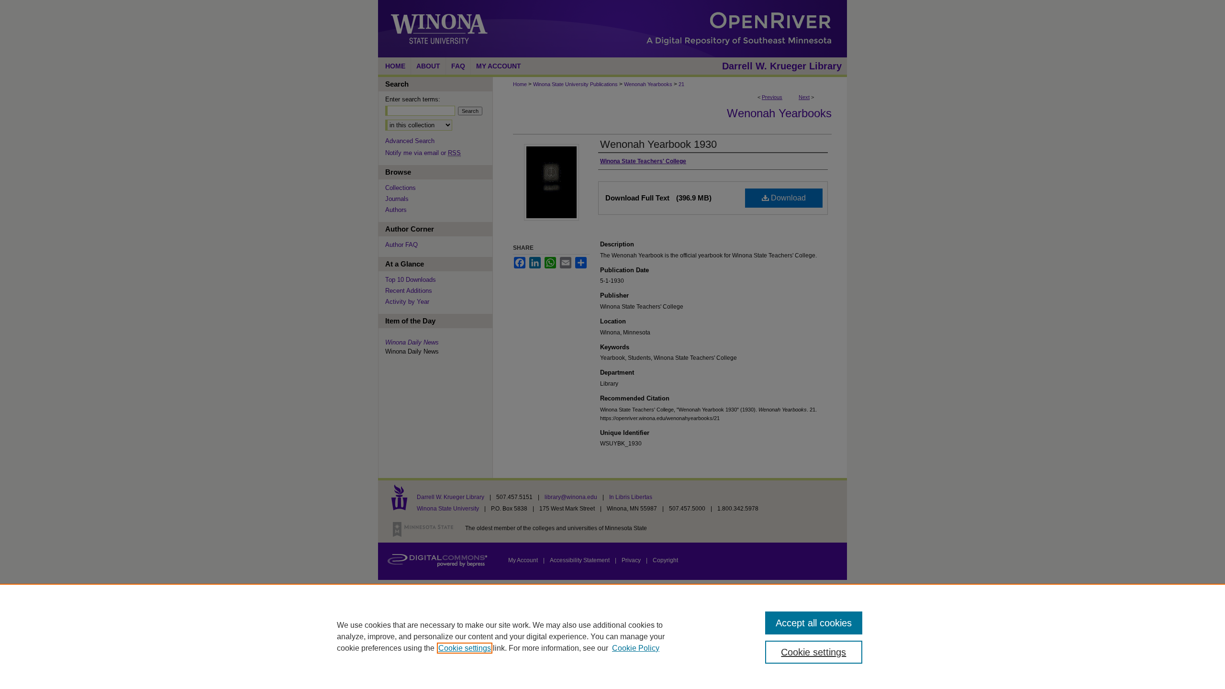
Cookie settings (464, 648)
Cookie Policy (635, 648)
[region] (612, 636)
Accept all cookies (814, 623)
